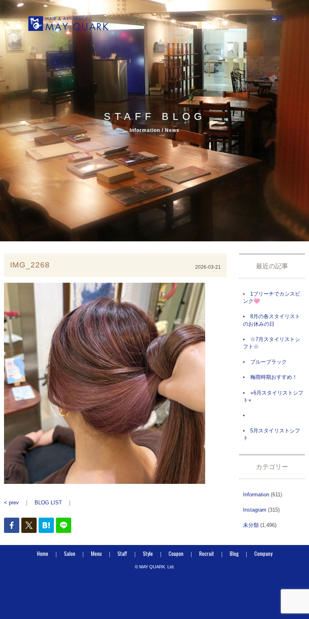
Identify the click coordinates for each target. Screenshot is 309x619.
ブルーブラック (268, 362)
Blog (234, 553)
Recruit (206, 553)
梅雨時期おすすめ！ (273, 377)
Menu (96, 553)
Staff (122, 553)
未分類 (251, 525)
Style (148, 553)
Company (263, 553)
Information (256, 494)
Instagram (254, 510)
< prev (11, 503)
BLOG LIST (48, 503)
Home (42, 553)
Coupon (176, 553)
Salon (69, 553)
